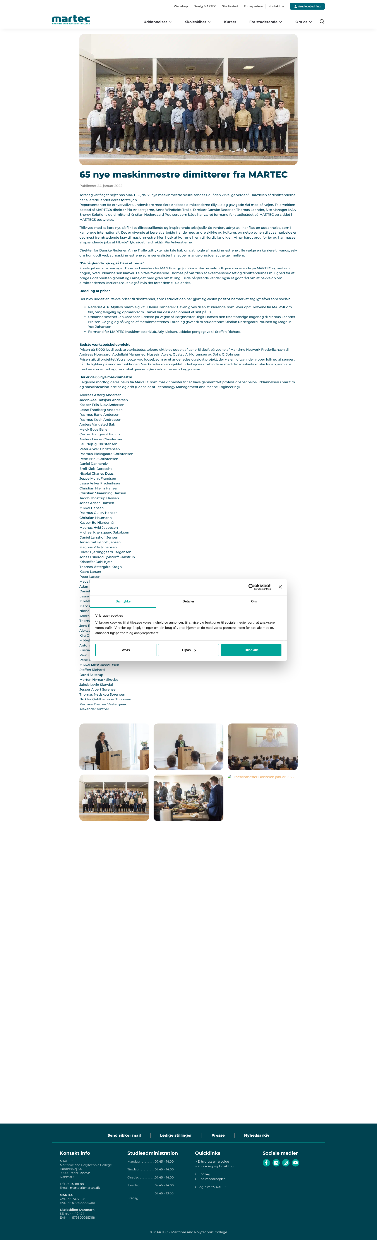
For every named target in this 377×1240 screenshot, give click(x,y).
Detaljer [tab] (189, 601)
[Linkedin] (276, 1162)
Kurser (230, 22)
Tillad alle (251, 650)
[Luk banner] (280, 586)
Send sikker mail (124, 1135)
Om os (301, 22)
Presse (218, 1135)
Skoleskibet (195, 22)
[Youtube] (295, 1162)
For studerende (263, 22)
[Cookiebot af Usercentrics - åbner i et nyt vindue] (252, 587)
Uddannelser (155, 22)
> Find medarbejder (210, 1179)
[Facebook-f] (266, 1162)
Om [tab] (254, 601)
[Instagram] (286, 1162)
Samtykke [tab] (123, 601)
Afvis (126, 650)
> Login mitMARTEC (210, 1187)
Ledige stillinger (176, 1135)
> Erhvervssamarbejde (212, 1161)
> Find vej (202, 1174)
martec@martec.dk (85, 1188)
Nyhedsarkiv (256, 1135)
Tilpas (186, 650)
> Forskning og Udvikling (214, 1166)
